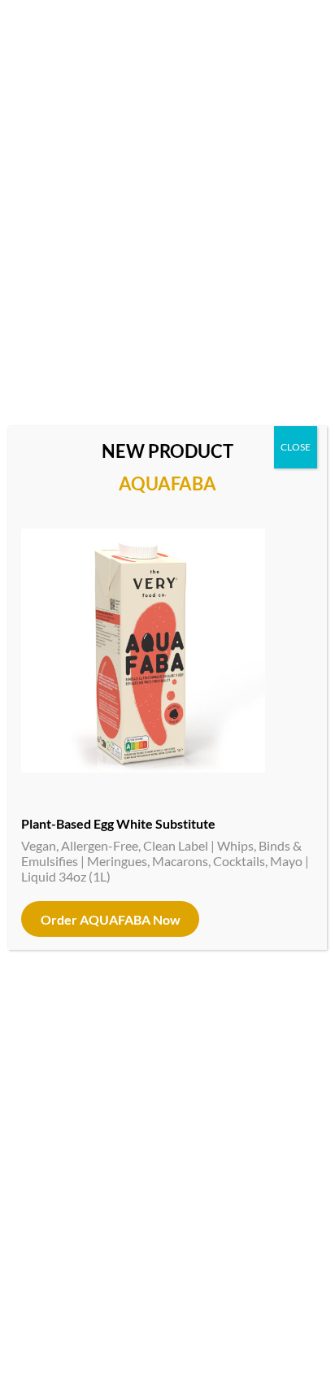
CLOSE (296, 447)
